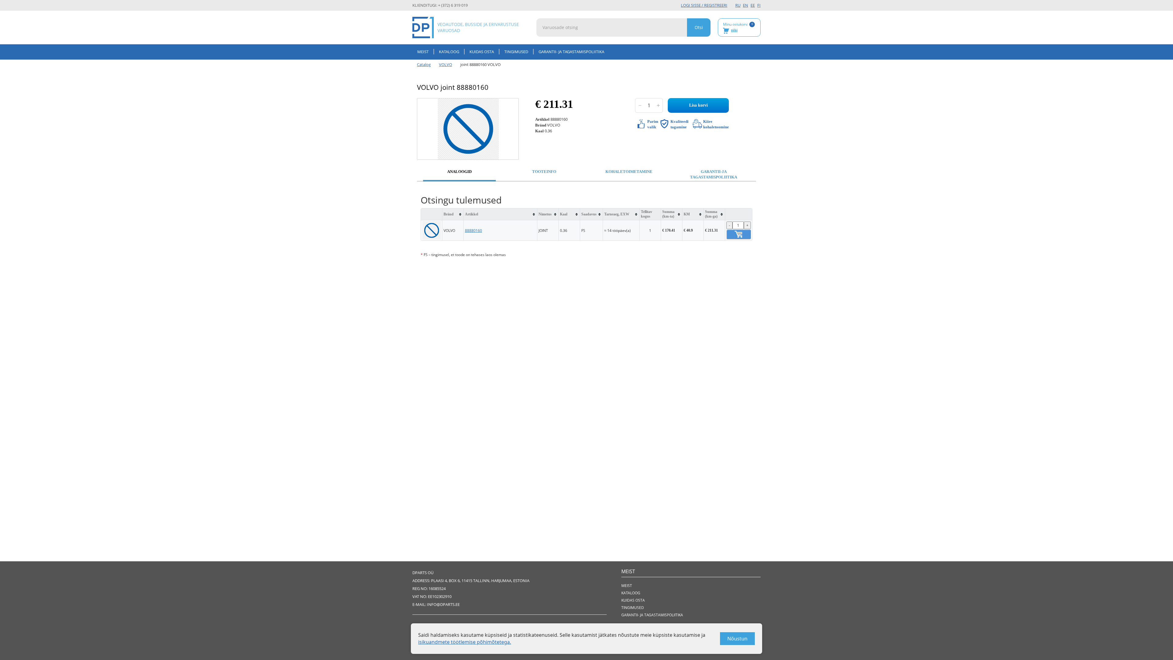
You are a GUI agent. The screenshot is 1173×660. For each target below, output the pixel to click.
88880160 (473, 230)
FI (759, 5)
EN (745, 5)
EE (753, 5)
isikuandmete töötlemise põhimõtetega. (464, 642)
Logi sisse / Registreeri (704, 5)
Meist (423, 51)
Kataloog (449, 51)
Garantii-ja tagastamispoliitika (713, 174)
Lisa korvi (698, 105)
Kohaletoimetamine (628, 171)
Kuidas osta (482, 51)
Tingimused (516, 51)
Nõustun (737, 638)
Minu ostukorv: (738, 27)
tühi (734, 30)
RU (737, 5)
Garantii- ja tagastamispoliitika (571, 51)
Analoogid (459, 171)
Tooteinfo (544, 171)
